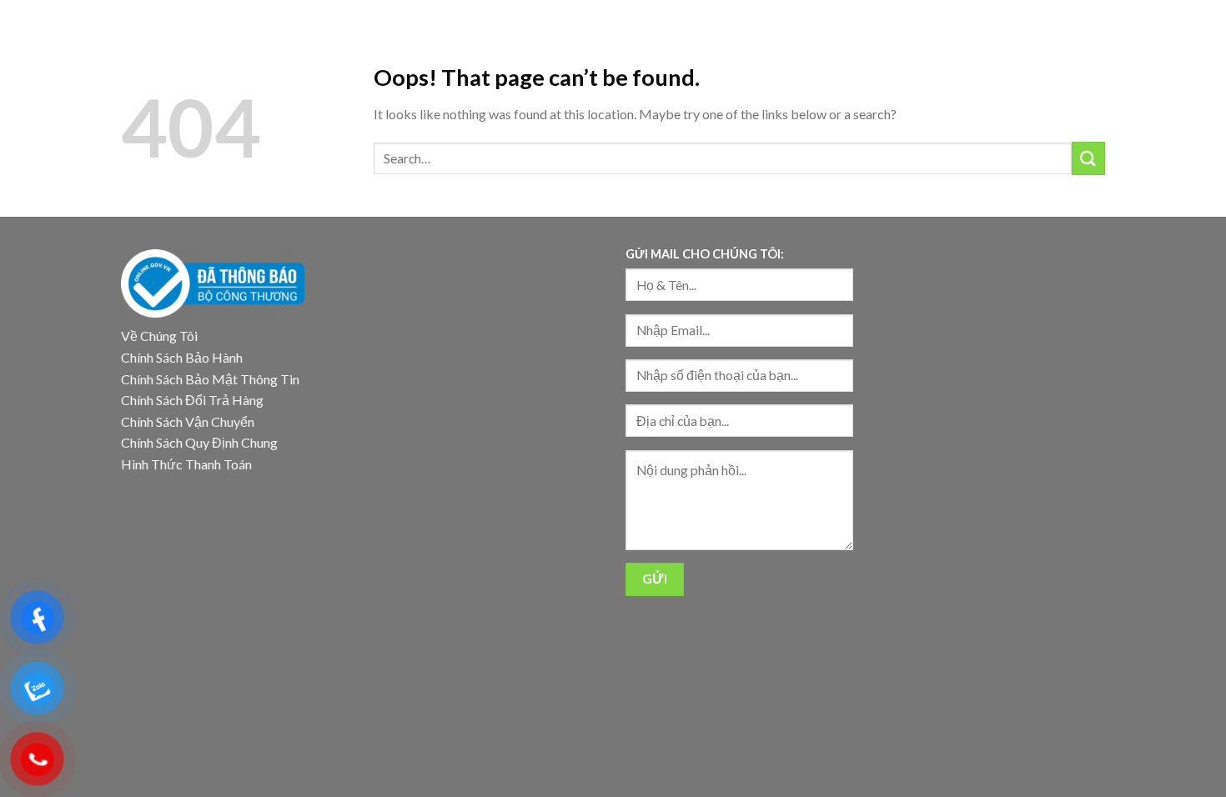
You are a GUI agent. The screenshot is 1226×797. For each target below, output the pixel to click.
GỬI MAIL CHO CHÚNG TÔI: (705, 254)
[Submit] (1088, 158)
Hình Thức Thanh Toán (186, 464)
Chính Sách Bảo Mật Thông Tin (210, 379)
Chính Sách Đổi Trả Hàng (192, 400)
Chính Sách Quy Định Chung (199, 442)
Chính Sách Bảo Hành (182, 357)
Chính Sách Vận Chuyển (187, 421)
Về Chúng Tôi (159, 335)
